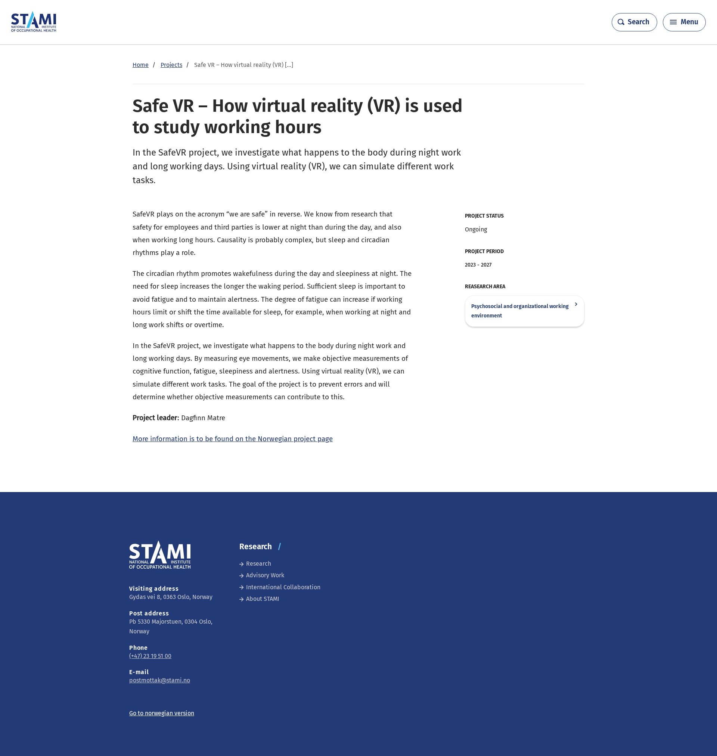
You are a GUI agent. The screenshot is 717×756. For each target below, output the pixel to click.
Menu (689, 22)
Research (258, 563)
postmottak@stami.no (159, 680)
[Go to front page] (33, 29)
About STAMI (262, 598)
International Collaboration (283, 587)
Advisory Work (265, 575)
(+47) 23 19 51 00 (150, 656)
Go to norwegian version (161, 713)
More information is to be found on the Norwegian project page (233, 438)
